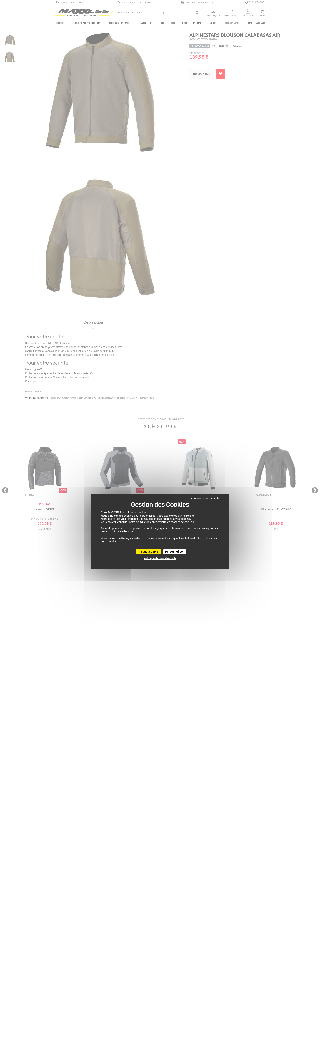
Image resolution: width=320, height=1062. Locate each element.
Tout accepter (149, 552)
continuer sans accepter (205, 498)
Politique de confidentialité (160, 558)
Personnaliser (174, 552)
